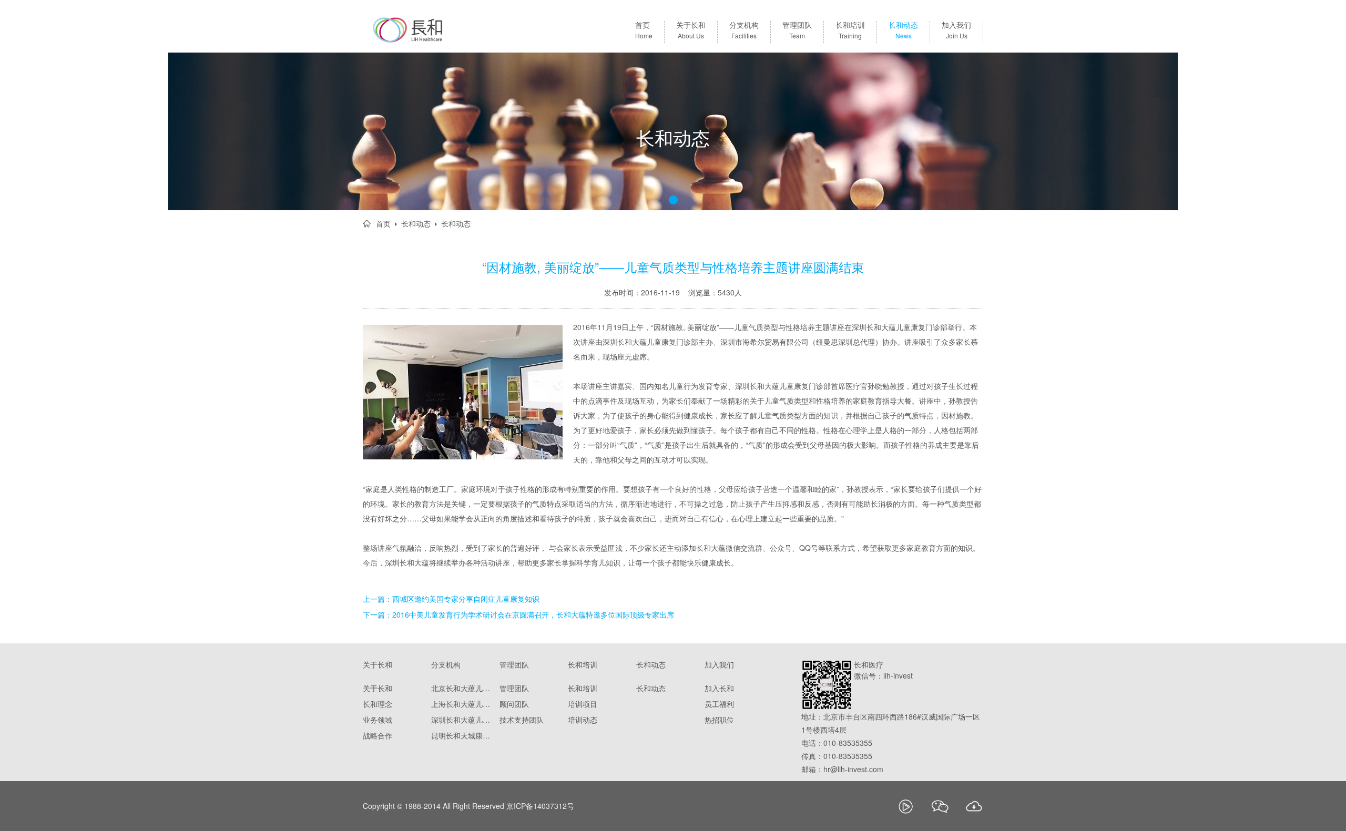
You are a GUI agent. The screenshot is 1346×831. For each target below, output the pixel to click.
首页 (643, 30)
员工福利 (719, 704)
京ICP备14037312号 (540, 806)
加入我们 (956, 30)
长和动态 (903, 30)
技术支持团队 (521, 719)
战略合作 (377, 735)
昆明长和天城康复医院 (462, 735)
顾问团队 (514, 704)
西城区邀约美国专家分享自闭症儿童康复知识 (465, 598)
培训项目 (582, 704)
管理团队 (797, 30)
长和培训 (850, 30)
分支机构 (744, 30)
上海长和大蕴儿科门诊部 (462, 704)
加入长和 (719, 688)
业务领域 (377, 719)
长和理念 (377, 704)
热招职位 (719, 719)
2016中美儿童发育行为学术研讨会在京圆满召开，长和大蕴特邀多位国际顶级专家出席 (533, 614)
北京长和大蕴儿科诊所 (462, 688)
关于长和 (691, 30)
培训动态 (582, 719)
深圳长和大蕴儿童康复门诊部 (462, 719)
